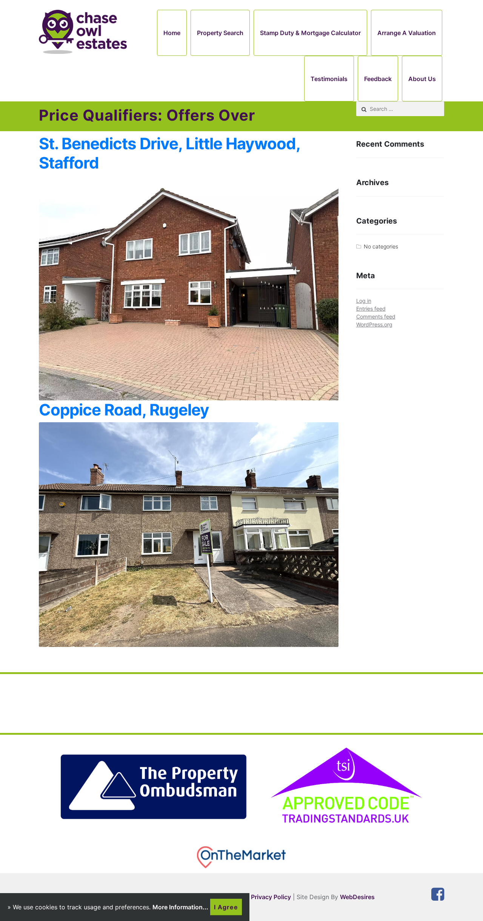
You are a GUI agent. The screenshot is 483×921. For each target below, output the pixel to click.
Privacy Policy (271, 897)
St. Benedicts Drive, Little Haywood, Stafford (169, 153)
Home (171, 33)
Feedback (378, 79)
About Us (422, 79)
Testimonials (329, 79)
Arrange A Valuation (406, 33)
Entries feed (371, 308)
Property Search (220, 33)
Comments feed (375, 316)
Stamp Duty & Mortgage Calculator (310, 33)
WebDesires (357, 897)
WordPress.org (374, 324)
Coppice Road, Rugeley (124, 409)
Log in (363, 300)
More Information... (180, 907)
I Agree (226, 907)
